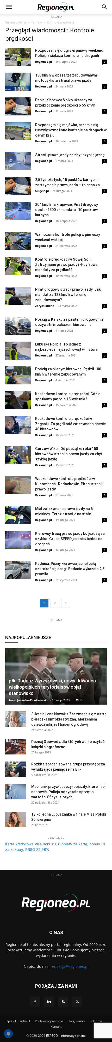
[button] (104, 7)
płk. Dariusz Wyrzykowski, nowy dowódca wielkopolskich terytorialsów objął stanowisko (52, 687)
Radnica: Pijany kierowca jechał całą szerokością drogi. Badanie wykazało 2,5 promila (69, 568)
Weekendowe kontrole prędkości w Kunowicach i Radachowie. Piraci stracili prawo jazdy (69, 484)
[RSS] (63, 1002)
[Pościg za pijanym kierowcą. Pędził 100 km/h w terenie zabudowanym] (18, 375)
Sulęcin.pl (42, 191)
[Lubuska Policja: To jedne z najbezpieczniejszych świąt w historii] (18, 351)
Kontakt (56, 1026)
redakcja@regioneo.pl (70, 966)
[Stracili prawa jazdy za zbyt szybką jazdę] (18, 161)
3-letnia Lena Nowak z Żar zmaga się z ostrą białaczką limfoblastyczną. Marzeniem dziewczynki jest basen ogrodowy (69, 719)
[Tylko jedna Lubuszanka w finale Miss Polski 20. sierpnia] (15, 819)
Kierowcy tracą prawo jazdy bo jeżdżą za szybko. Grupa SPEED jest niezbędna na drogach (70, 538)
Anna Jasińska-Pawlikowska (28, 700)
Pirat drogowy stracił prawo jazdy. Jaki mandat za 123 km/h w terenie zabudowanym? (68, 294)
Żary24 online (44, 306)
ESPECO (52, 1035)
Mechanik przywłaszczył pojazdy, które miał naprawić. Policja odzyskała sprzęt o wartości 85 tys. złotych (68, 792)
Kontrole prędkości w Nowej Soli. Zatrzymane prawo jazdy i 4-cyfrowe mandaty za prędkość (66, 264)
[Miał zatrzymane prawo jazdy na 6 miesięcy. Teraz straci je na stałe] (18, 515)
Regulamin (77, 1021)
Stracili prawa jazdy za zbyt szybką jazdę (70, 155)
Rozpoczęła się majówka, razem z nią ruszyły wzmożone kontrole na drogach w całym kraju (71, 130)
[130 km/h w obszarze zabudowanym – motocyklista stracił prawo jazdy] (18, 82)
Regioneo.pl (43, 61)
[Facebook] (35, 1002)
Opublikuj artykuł (18, 1021)
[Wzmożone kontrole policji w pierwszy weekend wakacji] (18, 241)
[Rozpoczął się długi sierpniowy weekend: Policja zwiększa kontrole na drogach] (18, 57)
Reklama (96, 1021)
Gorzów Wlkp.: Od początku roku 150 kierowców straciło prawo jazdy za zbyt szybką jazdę (68, 454)
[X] (77, 1002)
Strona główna (15, 22)
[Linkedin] (49, 1002)
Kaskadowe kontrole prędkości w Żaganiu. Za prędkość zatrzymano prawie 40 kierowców (70, 424)
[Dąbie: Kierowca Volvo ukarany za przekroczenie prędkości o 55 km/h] (18, 106)
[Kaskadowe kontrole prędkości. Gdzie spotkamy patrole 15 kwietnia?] (18, 400)
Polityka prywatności (49, 1021)
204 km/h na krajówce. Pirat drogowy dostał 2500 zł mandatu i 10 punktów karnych (66, 209)
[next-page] (65, 603)
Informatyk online (73, 1035)
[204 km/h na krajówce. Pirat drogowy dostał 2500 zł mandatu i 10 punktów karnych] (18, 211)
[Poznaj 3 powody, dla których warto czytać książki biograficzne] (15, 747)
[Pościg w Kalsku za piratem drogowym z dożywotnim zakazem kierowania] (18, 326)
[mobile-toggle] (9, 7)
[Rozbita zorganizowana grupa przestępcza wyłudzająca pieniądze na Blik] (15, 769)
